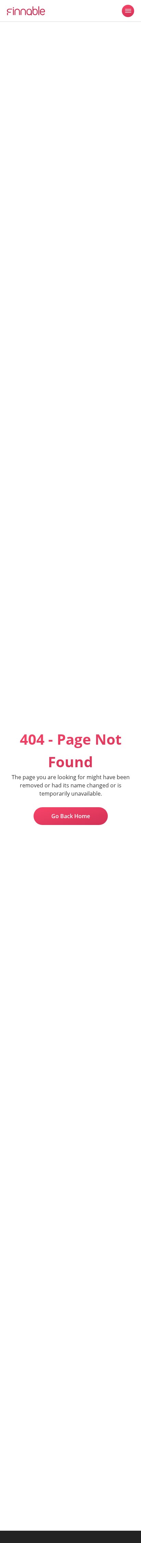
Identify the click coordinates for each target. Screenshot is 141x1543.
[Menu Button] (128, 11)
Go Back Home (70, 816)
